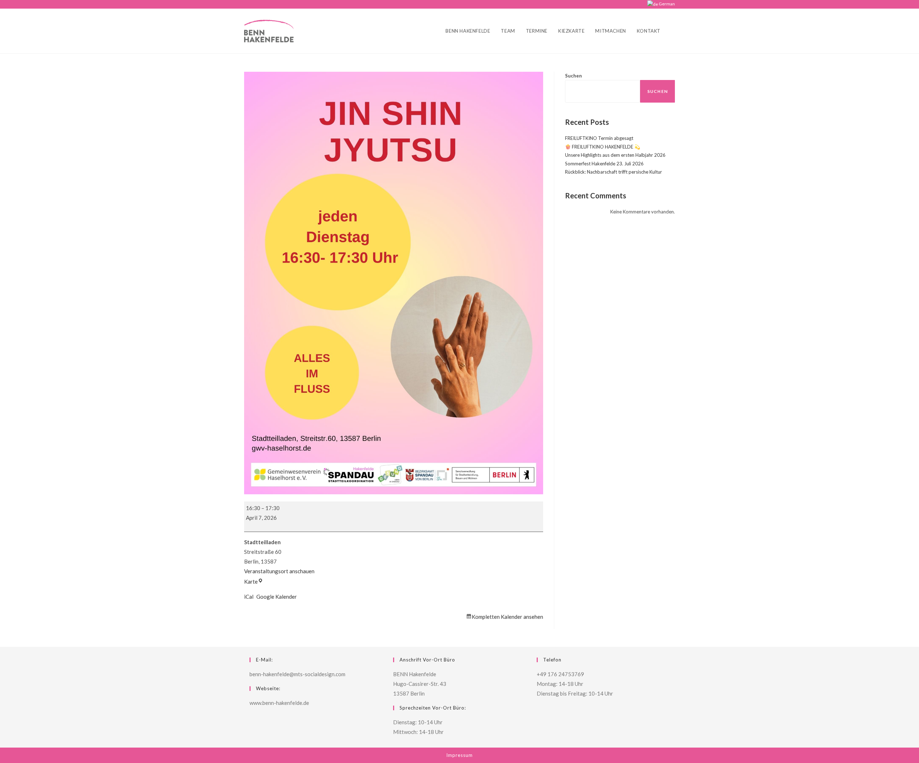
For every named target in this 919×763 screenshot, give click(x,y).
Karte (253, 581)
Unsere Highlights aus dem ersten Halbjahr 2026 (615, 155)
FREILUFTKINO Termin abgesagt (599, 138)
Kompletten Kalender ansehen (507, 616)
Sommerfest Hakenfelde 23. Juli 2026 (604, 163)
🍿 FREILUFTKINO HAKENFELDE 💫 (602, 147)
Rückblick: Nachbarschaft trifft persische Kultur (613, 172)
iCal (248, 596)
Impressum (459, 755)
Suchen (573, 76)
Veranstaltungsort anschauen (279, 571)
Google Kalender (276, 596)
